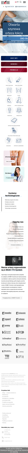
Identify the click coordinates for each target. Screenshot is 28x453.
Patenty (4, 422)
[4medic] (7, 312)
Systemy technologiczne (10, 206)
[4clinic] (21, 319)
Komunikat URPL (6, 400)
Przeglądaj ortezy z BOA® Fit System (11, 298)
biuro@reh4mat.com (21, 6)
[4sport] (7, 319)
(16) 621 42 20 (10, 6)
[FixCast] (7, 331)
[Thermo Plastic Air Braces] (7, 357)
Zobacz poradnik (9, 161)
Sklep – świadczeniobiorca (9, 392)
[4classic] (21, 312)
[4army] (7, 325)
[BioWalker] (7, 338)
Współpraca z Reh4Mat (8, 398)
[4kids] (21, 325)
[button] (8, 51)
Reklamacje (5, 394)
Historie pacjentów (7, 406)
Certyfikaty (5, 415)
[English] (18, 2)
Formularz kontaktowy (16, 245)
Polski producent (6, 413)
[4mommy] (21, 338)
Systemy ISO (5, 417)
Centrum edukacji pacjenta (16, 231)
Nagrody (4, 419)
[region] (14, 30)
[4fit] (21, 357)
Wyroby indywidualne (18, 229)
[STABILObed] (7, 350)
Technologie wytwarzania (10, 208)
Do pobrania (5, 396)
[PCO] (21, 331)
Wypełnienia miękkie (9, 204)
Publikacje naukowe (7, 421)
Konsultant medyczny (18, 227)
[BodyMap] (21, 344)
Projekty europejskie (7, 402)
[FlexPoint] (7, 344)
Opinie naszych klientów (8, 404)
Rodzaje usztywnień (9, 202)
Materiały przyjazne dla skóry (11, 200)
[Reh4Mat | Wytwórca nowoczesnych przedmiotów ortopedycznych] (5, 4)
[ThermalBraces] (21, 350)
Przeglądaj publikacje (10, 177)
